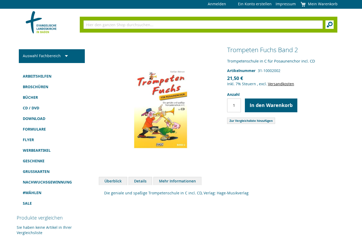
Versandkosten (281, 83)
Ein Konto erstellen (255, 3)
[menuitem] (52, 76)
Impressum (286, 3)
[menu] (52, 140)
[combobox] (203, 24)
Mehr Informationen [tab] (177, 181)
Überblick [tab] (113, 181)
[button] (47, 56)
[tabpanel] (222, 194)
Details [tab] (140, 181)
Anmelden (217, 3)
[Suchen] (329, 24)
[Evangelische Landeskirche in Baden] (41, 23)
